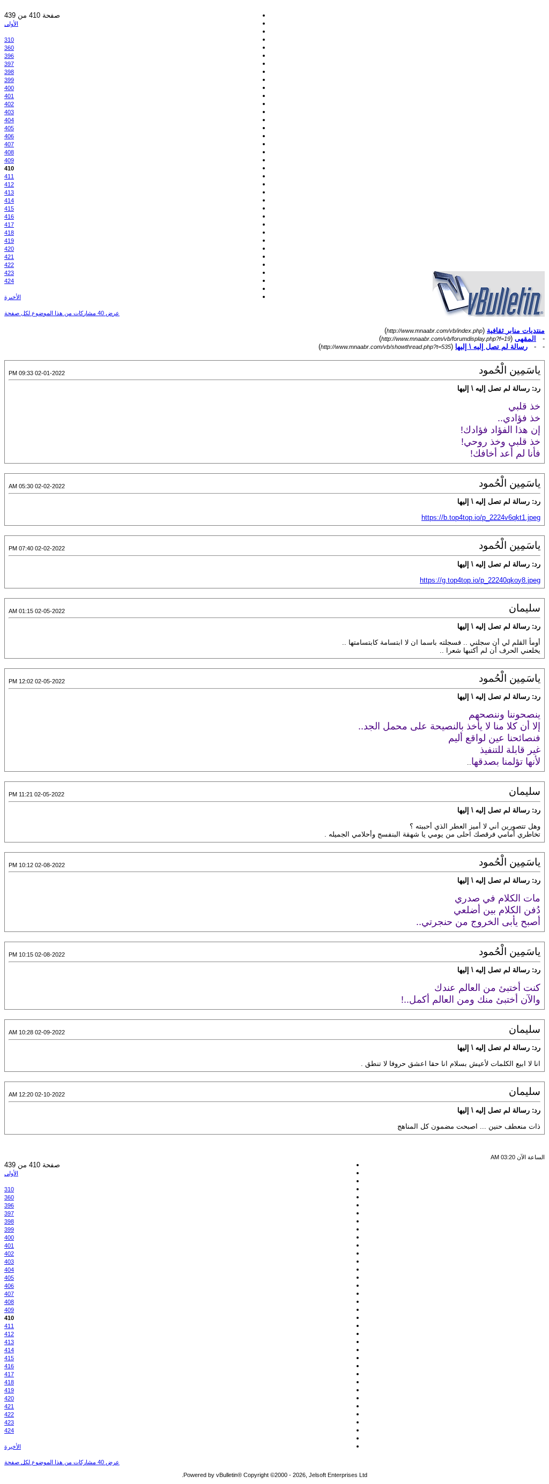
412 (9, 184)
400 (9, 88)
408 (9, 152)
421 (9, 256)
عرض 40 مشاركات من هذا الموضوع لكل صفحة (62, 313)
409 (9, 160)
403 (9, 112)
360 (9, 47)
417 (9, 224)
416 (9, 216)
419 (9, 240)
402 (9, 104)
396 (9, 56)
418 (9, 232)
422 (9, 265)
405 (9, 128)
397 (9, 64)
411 (9, 176)
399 (9, 80)
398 (9, 72)
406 (9, 136)
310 (9, 39)
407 (9, 144)
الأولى (11, 23)
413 (9, 192)
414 (9, 200)
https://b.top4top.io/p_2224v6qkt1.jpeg (480, 517)
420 (9, 248)
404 (9, 120)
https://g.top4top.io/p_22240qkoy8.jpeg (480, 580)
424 (9, 281)
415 (9, 208)
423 (9, 273)
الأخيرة (12, 297)
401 (9, 96)
